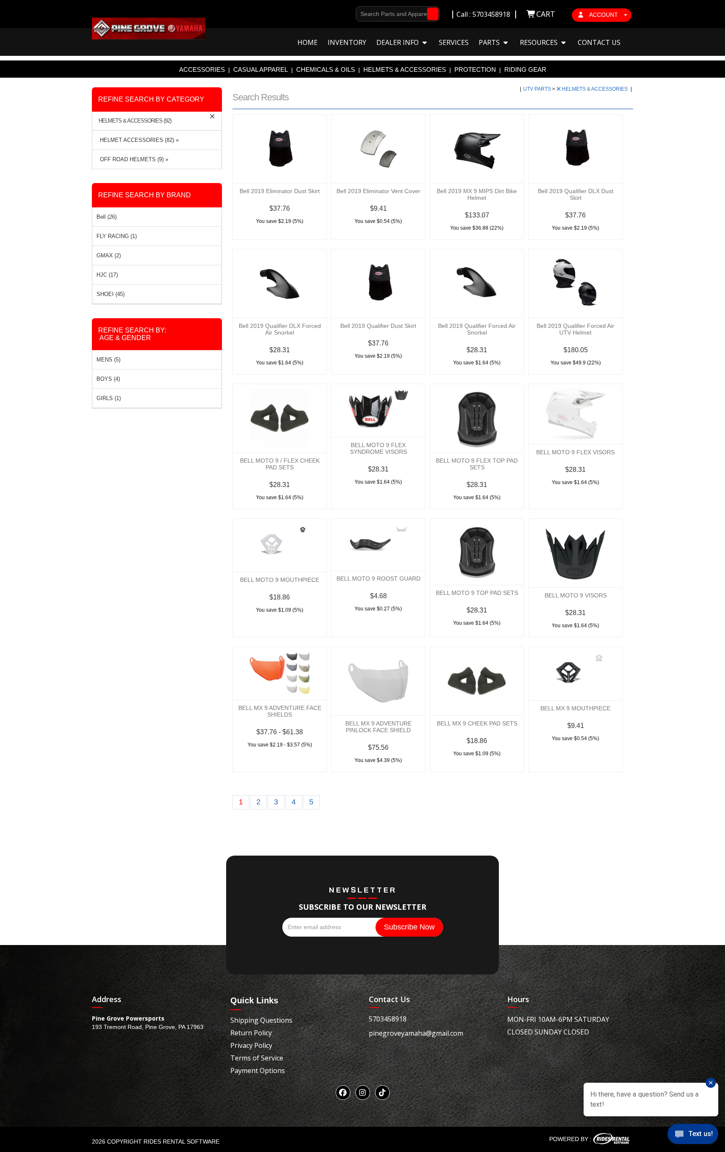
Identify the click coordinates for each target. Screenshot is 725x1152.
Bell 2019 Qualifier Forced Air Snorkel (477, 329)
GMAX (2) (108, 255)
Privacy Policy (251, 1045)
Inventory (347, 42)
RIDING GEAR (525, 69)
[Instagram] (362, 1092)
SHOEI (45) (110, 294)
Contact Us (599, 42)
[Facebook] (343, 1092)
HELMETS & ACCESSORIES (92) (135, 121)
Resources (539, 42)
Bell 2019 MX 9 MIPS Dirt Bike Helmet (477, 194)
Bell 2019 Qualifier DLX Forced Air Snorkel (280, 329)
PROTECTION (475, 69)
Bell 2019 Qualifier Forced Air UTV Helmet (575, 329)
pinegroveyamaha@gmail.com (416, 1033)
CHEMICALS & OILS (325, 69)
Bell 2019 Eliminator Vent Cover (378, 191)
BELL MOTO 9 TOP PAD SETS (477, 592)
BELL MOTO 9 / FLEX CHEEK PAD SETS (280, 464)
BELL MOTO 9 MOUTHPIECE (279, 579)
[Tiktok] (382, 1092)
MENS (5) (108, 359)
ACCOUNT (603, 14)
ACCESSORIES (202, 69)
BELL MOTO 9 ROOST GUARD (378, 578)
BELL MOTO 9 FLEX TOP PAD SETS (477, 464)
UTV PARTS (537, 89)
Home (307, 42)
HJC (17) (107, 275)
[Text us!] (693, 1135)
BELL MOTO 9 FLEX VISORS (575, 452)
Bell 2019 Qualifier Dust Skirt (378, 325)
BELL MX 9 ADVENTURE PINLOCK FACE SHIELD (378, 726)
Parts (490, 42)
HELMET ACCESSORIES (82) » (137, 140)
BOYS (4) (108, 379)
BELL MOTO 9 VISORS (576, 595)
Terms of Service (256, 1058)
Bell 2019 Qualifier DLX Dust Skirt (575, 194)
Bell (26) (106, 217)
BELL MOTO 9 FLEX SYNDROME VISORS (378, 448)
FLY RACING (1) (116, 236)
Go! (431, 14)
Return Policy (251, 1033)
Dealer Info (398, 42)
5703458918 (388, 1019)
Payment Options (257, 1070)
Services (454, 42)
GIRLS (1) (108, 398)
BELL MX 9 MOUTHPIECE (575, 708)
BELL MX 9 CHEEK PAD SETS (477, 723)
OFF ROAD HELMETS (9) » (132, 159)
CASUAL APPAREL (260, 69)
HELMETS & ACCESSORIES (404, 69)
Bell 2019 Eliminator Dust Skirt (280, 191)
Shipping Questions (261, 1020)
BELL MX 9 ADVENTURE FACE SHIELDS (279, 711)
